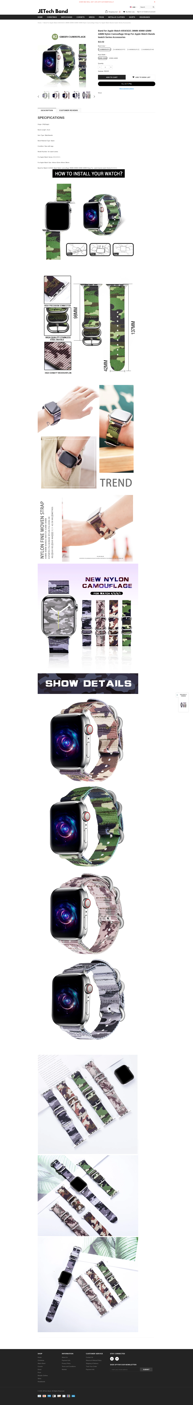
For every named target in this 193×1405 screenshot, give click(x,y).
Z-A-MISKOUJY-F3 (119, 49)
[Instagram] (112, 1359)
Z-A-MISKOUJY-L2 (104, 49)
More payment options (127, 88)
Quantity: (101, 63)
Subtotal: (101, 71)
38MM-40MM (102, 58)
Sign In (139, 12)
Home (40, 23)
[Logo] (53, 11)
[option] (66, 58)
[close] (155, 2)
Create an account (149, 12)
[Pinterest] (117, 1359)
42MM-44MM (113, 58)
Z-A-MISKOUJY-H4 (148, 49)
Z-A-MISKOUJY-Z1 (133, 49)
